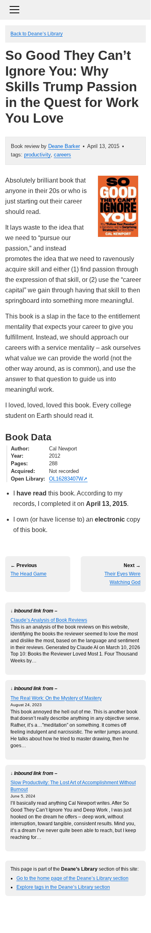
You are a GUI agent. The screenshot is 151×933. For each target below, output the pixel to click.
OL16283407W (66, 479)
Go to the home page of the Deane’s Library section (72, 878)
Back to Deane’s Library (36, 33)
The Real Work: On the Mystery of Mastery (56, 698)
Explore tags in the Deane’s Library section (63, 887)
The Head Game (28, 574)
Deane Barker (64, 146)
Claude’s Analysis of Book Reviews (48, 620)
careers (62, 155)
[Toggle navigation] (75, 8)
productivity (37, 155)
